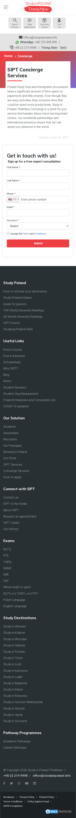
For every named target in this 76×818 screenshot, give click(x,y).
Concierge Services (16, 471)
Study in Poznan (14, 651)
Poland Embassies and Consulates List (29, 400)
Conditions (40, 233)
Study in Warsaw (14, 626)
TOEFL (7, 562)
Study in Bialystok (15, 683)
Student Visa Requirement (20, 394)
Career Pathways (14, 747)
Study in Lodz (12, 664)
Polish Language (14, 600)
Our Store (9, 458)
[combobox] (13, 199)
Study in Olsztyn (14, 708)
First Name (13, 167)
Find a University (14, 356)
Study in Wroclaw (15, 639)
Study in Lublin (13, 677)
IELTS (7, 549)
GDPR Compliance (13, 806)
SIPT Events (11, 323)
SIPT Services (12, 464)
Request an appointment (20, 516)
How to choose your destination (25, 291)
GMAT (7, 568)
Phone (11, 193)
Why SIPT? (10, 368)
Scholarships (12, 362)
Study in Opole (13, 715)
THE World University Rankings (23, 310)
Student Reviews (14, 387)
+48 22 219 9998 (24, 47)
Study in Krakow (14, 632)
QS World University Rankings (22, 316)
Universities (11, 433)
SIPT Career (11, 522)
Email (10, 207)
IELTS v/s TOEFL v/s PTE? (20, 593)
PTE (6, 555)
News (7, 381)
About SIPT (11, 510)
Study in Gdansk (14, 645)
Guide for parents (15, 304)
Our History (10, 529)
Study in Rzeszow (15, 696)
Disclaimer (9, 797)
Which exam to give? (17, 587)
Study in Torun (13, 658)
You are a (12, 220)
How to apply (12, 477)
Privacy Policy (27, 797)
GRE (6, 574)
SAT (6, 581)
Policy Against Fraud (38, 801)
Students (9, 426)
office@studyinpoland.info (40, 37)
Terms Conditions (13, 801)
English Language (15, 606)
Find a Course (12, 349)
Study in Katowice (15, 670)
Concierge (25, 56)
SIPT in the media (15, 503)
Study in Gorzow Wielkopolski (23, 702)
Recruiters (10, 439)
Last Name (13, 180)
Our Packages (12, 445)
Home (8, 56)
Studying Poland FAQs (18, 329)
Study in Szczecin (15, 721)
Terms (26, 233)
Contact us (10, 497)
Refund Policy (46, 797)
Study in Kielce (13, 689)
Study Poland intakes (17, 297)
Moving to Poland (15, 452)
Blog (6, 375)
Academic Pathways (17, 741)
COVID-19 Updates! (16, 406)
